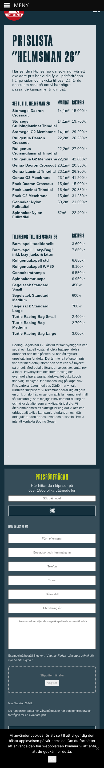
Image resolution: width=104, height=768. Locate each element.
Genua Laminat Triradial (34, 171)
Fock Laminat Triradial (32, 189)
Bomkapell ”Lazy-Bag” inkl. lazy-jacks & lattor (33, 252)
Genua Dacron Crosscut (34, 165)
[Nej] (97, 748)
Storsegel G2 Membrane (34, 132)
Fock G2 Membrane (29, 196)
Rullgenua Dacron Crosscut (28, 140)
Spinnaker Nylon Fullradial (27, 214)
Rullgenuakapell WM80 (33, 266)
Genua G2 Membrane (31, 177)
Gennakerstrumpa (28, 272)
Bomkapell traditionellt (33, 244)
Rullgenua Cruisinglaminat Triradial (34, 150)
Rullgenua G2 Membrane (34, 159)
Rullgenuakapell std (30, 260)
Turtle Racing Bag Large (34, 333)
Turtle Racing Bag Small (34, 316)
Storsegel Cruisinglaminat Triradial (34, 123)
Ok (52, 759)
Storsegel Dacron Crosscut (28, 112)
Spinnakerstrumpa (29, 279)
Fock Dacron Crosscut (32, 184)
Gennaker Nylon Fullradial (27, 204)
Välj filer (52, 682)
